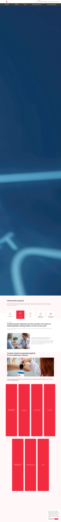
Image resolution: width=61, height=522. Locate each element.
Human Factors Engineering (51, 4)
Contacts (57, 1)
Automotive (7, 4)
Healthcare (16, 4)
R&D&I (25, 4)
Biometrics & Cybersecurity (36, 4)
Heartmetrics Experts (39, 1)
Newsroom (53, 1)
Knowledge (45, 1)
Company (49, 1)
